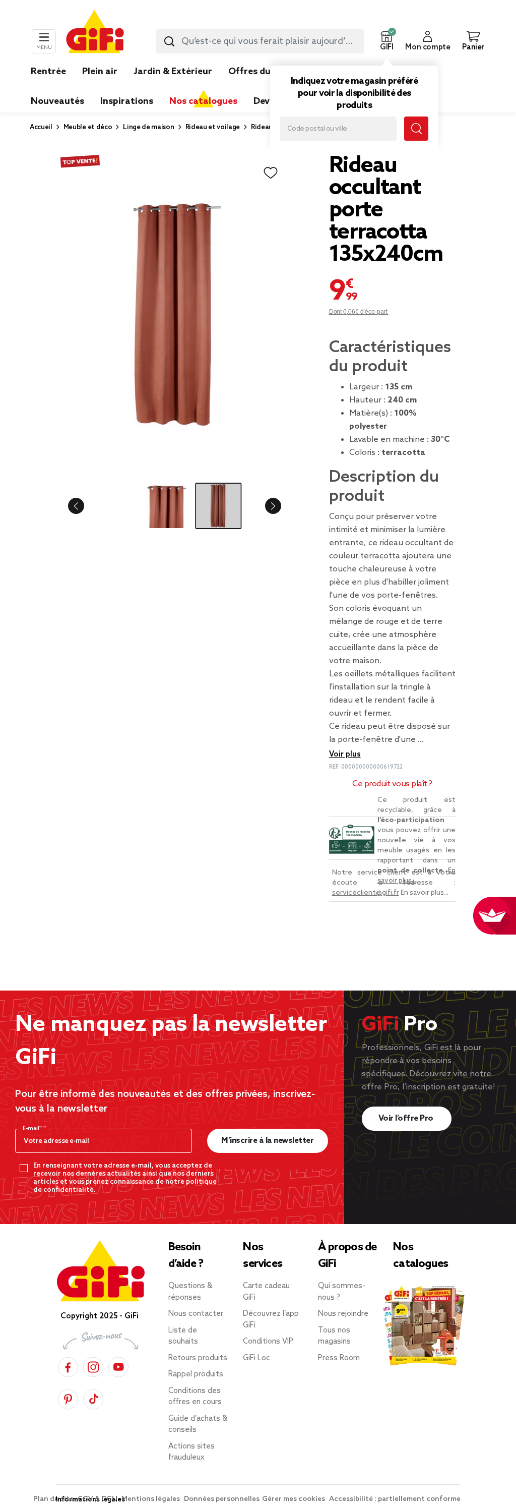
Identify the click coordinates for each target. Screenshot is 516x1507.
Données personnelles (222, 1499)
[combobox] (260, 41)
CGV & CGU (98, 1499)
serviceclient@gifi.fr (365, 893)
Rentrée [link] (48, 71)
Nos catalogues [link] (203, 101)
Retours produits (197, 1358)
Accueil (41, 127)
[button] (386, 41)
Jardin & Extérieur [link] (173, 71)
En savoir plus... (424, 893)
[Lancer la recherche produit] (169, 41)
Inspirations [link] (126, 101)
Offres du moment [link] (269, 71)
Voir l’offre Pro (406, 1118)
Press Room (339, 1358)
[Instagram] (93, 1365)
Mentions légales (151, 1499)
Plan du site (54, 1499)
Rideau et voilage (212, 127)
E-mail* (33, 1128)
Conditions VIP (268, 1341)
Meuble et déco (87, 127)
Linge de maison (148, 127)
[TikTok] (93, 1397)
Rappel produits (195, 1374)
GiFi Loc (256, 1358)
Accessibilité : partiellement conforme (395, 1499)
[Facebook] (68, 1365)
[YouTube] (118, 1365)
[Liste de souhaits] (271, 173)
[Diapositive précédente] (84, 506)
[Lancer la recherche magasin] (416, 129)
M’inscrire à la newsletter (267, 1140)
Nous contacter (195, 1313)
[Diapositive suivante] (265, 506)
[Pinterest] (68, 1397)
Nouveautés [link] (57, 101)
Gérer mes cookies (294, 1499)
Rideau (262, 127)
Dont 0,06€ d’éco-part (359, 311)
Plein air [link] (99, 71)
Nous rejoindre (343, 1313)
